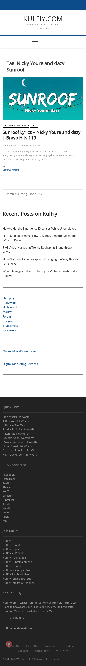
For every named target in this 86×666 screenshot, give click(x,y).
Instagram (9, 478)
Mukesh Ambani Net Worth (20, 442)
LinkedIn (8, 495)
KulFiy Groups (12, 566)
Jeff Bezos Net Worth (16, 421)
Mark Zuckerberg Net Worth (20, 454)
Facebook (9, 474)
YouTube (8, 491)
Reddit (7, 508)
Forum (7, 316)
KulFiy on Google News (17, 570)
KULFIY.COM (43, 19)
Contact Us (31, 646)
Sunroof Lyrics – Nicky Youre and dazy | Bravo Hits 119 (41, 135)
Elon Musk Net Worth (16, 416)
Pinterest (8, 499)
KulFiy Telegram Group (17, 578)
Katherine (10, 145)
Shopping (9, 298)
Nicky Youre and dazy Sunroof (22, 151)
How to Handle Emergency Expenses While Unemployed (39, 228)
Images (7, 321)
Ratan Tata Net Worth (16, 433)
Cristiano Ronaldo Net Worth (21, 450)
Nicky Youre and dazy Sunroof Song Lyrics (31, 155)
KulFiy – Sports (12, 549)
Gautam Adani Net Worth (18, 437)
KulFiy (7, 540)
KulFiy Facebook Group (17, 574)
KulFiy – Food (11, 545)
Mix (5, 520)
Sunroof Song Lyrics (36, 159)
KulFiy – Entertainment (17, 561)
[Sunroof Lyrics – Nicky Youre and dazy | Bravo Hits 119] (43, 98)
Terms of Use (62, 650)
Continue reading (15, 170)
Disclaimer (70, 646)
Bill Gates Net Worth (15, 425)
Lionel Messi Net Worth (17, 446)
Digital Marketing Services (20, 364)
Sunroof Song (17, 159)
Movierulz (9, 330)
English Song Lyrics (16, 125)
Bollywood (9, 302)
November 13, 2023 (31, 145)
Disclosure (23, 650)
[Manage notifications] (9, 644)
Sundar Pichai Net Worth (18, 429)
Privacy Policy (51, 646)
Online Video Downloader (19, 351)
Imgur (6, 512)
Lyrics (34, 125)
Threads (8, 487)
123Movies (10, 325)
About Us (14, 646)
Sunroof (59, 155)
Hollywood (10, 307)
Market (8, 312)
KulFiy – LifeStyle (13, 553)
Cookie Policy (42, 650)
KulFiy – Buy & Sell (14, 557)
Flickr (6, 516)
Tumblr (7, 504)
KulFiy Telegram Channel (18, 582)
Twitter (7, 483)
